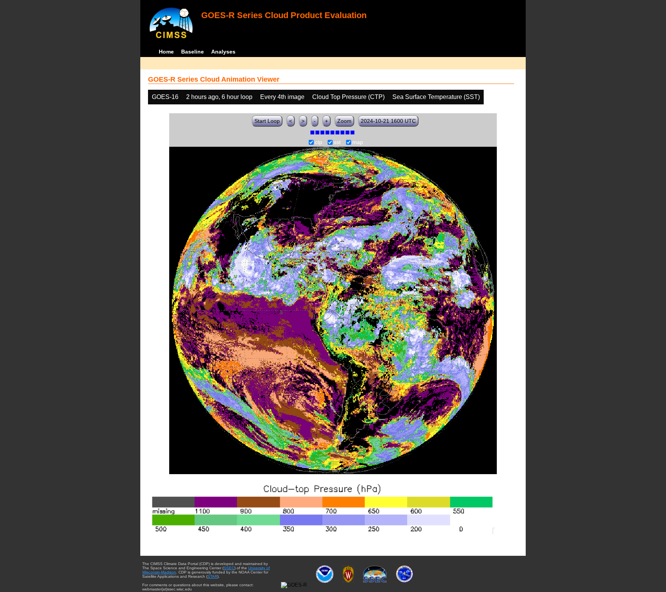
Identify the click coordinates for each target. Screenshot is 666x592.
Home (166, 52)
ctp (318, 142)
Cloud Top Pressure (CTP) (348, 97)
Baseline (192, 52)
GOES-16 (165, 97)
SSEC (229, 568)
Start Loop (267, 121)
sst (337, 142)
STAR (212, 576)
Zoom (344, 121)
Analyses (223, 52)
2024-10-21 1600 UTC (388, 121)
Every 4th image (282, 97)
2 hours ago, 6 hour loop (219, 97)
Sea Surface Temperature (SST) (436, 97)
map (357, 142)
